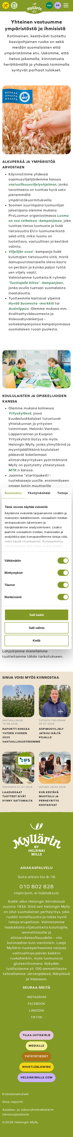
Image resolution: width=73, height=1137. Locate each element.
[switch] (63, 573)
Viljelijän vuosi (21, 252)
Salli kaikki (36, 615)
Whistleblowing (36, 1066)
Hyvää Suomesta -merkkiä (31, 303)
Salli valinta (36, 627)
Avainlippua (19, 309)
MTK (13, 470)
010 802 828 (36, 886)
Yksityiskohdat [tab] (39, 493)
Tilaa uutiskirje (37, 1035)
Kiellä (36, 640)
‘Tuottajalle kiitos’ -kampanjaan (36, 283)
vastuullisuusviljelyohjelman (33, 184)
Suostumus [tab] (13, 493)
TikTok (36, 1017)
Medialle (36, 1045)
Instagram (36, 997)
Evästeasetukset (15, 1094)
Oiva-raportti (12, 1101)
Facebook (36, 1003)
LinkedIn (36, 1010)
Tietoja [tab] (62, 493)
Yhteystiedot (36, 1056)
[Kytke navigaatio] (66, 5)
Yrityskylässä (20, 413)
